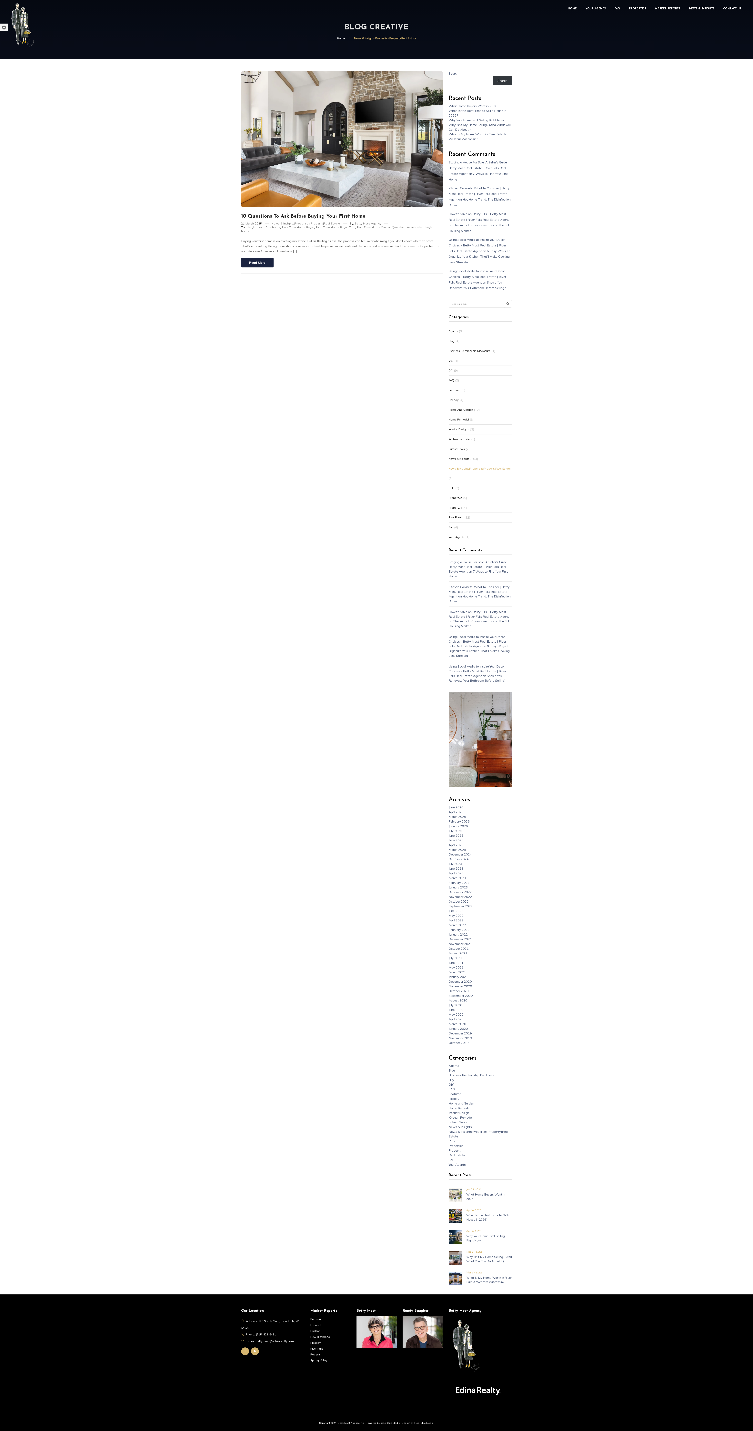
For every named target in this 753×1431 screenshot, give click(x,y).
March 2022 (457, 925)
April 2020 (456, 1019)
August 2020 (458, 1000)
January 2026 (458, 826)
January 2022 (458, 934)
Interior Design (458, 429)
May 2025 (456, 840)
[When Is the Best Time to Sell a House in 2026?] (455, 1216)
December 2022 (460, 892)
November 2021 (460, 944)
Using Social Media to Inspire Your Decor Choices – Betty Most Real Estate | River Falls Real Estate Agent (477, 245)
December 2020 (460, 981)
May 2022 (456, 916)
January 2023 (458, 887)
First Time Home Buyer (298, 227)
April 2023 (456, 873)
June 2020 (456, 1010)
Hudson (315, 1331)
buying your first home (264, 227)
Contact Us (732, 8)
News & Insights (701, 8)
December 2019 (460, 1033)
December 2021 (460, 939)
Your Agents (596, 8)
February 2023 (459, 883)
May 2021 (456, 967)
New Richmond (320, 1337)
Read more (257, 262)
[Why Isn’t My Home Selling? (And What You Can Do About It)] (455, 1257)
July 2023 (455, 864)
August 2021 (458, 953)
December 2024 (460, 854)
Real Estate (456, 517)
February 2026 (459, 821)
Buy (451, 360)
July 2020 (455, 1005)
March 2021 (457, 972)
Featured (454, 390)
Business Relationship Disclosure (469, 351)
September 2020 (461, 996)
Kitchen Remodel (459, 439)
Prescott (315, 1342)
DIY (451, 370)
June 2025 (456, 835)
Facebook (245, 1351)
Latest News (457, 449)
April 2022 (456, 920)
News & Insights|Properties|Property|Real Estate (306, 223)
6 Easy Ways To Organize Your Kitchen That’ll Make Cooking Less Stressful (479, 256)
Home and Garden (461, 409)
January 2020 (458, 1029)
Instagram (255, 1351)
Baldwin (315, 1319)
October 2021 (459, 948)
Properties (637, 8)
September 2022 (461, 906)
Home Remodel (459, 419)
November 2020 (460, 986)
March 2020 (457, 1024)
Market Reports (667, 8)
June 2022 (456, 911)
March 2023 (457, 878)
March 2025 (457, 850)
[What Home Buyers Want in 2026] (455, 1195)
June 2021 (456, 963)
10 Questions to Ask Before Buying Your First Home (303, 216)
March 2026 (457, 817)
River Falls (316, 1348)
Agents (453, 331)
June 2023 (456, 868)
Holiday (453, 400)
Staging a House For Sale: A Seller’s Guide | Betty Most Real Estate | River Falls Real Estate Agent (479, 168)
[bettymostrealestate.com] (22, 25)
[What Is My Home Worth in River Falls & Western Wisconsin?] (455, 1278)
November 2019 (460, 1038)
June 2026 (456, 807)
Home (572, 8)
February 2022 (459, 930)
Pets (451, 488)
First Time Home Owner (373, 227)
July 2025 (455, 831)
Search (453, 73)
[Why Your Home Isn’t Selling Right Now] (455, 1237)
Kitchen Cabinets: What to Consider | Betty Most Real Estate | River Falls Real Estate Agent (479, 194)
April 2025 (456, 845)
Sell (451, 527)
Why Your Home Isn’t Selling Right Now (476, 120)
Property (454, 507)
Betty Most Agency (368, 223)
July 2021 (455, 958)
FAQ (617, 8)
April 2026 (456, 812)
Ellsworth (316, 1325)
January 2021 (458, 977)
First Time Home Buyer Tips (335, 227)
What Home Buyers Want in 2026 (473, 106)
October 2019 (459, 1043)
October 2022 (459, 901)
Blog (452, 341)
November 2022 (460, 897)
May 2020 (456, 1014)
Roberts (315, 1354)
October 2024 (459, 859)
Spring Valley (318, 1360)
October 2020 (459, 991)
